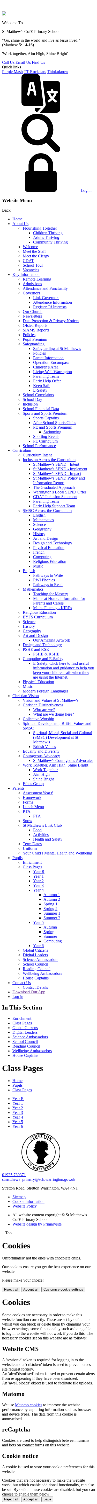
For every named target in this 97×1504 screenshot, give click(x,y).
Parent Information (48, 358)
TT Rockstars (35, 71)
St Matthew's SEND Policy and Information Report (59, 480)
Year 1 (38, 876)
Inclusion (30, 404)
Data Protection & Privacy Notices (51, 321)
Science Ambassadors (40, 959)
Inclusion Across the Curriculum (49, 459)
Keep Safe (41, 385)
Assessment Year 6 (38, 793)
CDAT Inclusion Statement (55, 496)
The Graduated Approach (54, 487)
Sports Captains (46, 418)
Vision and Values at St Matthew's (50, 700)
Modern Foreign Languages (45, 691)
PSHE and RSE (36, 649)
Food (37, 830)
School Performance (39, 446)
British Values (44, 746)
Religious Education (49, 561)
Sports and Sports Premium (45, 413)
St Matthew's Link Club (42, 825)
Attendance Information (52, 302)
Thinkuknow (57, 71)
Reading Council (36, 969)
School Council (35, 964)
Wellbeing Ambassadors (42, 973)
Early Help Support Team (54, 506)
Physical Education (48, 547)
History (39, 534)
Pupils (17, 857)
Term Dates (32, 844)
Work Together (45, 770)
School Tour (33, 265)
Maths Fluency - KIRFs (52, 608)
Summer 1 (51, 913)
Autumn (50, 927)
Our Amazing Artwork (51, 640)
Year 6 (38, 945)
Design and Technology (52, 543)
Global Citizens (35, 950)
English (39, 515)
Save (47, 1499)
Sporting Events (46, 436)
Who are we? (44, 709)
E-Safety (40, 390)
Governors (31, 293)
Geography (42, 529)
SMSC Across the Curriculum (47, 510)
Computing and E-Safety (43, 658)
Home (17, 219)
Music (38, 566)
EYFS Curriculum (38, 617)
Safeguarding (33, 344)
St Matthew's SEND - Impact (57, 473)
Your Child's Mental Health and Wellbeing (57, 853)
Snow (27, 820)
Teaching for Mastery (50, 594)
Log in (86, 190)
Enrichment (32, 862)
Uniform (30, 848)
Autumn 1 (51, 895)
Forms (28, 802)
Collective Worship (38, 719)
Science (39, 524)
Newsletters (32, 316)
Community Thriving (50, 242)
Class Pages (32, 867)
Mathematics (43, 520)
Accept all (30, 1289)
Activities (41, 834)
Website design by (37, 1224)
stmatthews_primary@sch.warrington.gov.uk (38, 1179)
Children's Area (45, 367)
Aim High (41, 774)
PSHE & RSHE (46, 654)
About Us (20, 223)
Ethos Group (33, 783)
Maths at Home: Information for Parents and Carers (59, 600)
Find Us (38, 62)
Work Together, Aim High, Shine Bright (55, 765)
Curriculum (21, 450)
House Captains (36, 978)
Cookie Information (28, 1201)
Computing (42, 557)
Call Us (8, 62)
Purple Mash (12, 71)
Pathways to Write (48, 575)
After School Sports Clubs (54, 422)
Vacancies (31, 270)
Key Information (26, 274)
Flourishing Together (40, 228)
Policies (29, 334)
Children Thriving (48, 233)
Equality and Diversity (41, 751)
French (38, 552)
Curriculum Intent (37, 455)
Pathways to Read (48, 584)
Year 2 (38, 881)
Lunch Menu (33, 807)
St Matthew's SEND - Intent (56, 464)
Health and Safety (47, 839)
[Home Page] (4, 14)
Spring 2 (50, 908)
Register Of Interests (49, 307)
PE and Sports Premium (52, 427)
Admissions (32, 284)
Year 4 (38, 890)
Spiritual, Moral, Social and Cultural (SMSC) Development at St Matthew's (62, 737)
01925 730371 (14, 1175)
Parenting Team (46, 376)
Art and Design (45, 538)
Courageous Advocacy (41, 756)
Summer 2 (51, 918)
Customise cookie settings (63, 1289)
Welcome (30, 247)
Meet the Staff (34, 251)
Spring (48, 932)
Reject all (11, 1289)
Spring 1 (50, 904)
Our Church (32, 311)
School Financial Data (41, 409)
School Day (32, 399)
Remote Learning (37, 279)
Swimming (52, 432)
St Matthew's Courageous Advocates (63, 760)
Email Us (23, 62)
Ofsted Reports (35, 325)
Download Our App (28, 992)
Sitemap (19, 1197)
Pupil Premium (35, 339)
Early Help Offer (47, 381)
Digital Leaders (35, 955)
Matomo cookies (28, 1405)
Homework (32, 797)
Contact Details (35, 987)
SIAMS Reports (36, 330)
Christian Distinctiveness (43, 705)
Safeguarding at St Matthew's (57, 348)
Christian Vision (25, 696)
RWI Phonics (44, 580)
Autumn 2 (51, 899)
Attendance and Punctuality (45, 288)
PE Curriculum (45, 441)
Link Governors (46, 297)
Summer (50, 936)
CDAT (28, 260)
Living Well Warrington (52, 372)
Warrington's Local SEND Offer (59, 492)
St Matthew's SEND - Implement (60, 469)
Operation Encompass (51, 362)
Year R (38, 871)
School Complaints (38, 395)
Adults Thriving (46, 237)
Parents (18, 788)
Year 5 (38, 922)
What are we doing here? (53, 714)
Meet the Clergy (36, 256)
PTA (27, 811)
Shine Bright (43, 779)
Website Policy (24, 1206)
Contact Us (21, 982)
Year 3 (38, 885)
